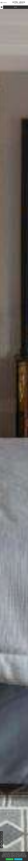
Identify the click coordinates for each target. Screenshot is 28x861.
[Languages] (1, 7)
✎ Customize (18, 859)
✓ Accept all (9, 859)
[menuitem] (1, 832)
